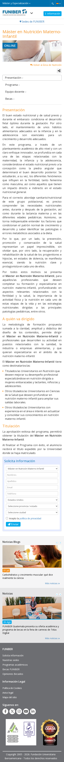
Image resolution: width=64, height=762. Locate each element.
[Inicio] (14, 11)
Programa (11, 85)
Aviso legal (7, 692)
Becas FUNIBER (11, 669)
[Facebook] (5, 711)
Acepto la (25, 518)
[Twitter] (12, 711)
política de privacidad (30, 518)
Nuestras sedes (10, 660)
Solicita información (12, 655)
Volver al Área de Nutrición (47, 64)
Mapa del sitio (9, 697)
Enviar (14, 524)
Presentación (13, 77)
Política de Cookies (12, 688)
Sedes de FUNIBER (33, 21)
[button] (58, 3)
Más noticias (51, 583)
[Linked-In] (33, 711)
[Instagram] (19, 711)
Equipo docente (15, 91)
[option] (32, 563)
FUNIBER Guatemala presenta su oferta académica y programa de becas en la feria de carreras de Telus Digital (30, 629)
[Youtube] (26, 711)
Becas (9, 99)
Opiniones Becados (12, 673)
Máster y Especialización (15, 3)
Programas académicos (15, 664)
